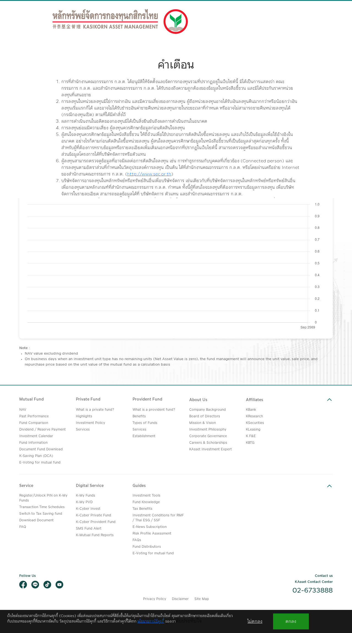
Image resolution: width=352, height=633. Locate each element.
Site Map (201, 599)
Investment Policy (90, 423)
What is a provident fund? (154, 409)
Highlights (84, 416)
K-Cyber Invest (88, 508)
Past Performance (34, 416)
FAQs (137, 540)
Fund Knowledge (146, 502)
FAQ (22, 527)
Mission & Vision (202, 423)
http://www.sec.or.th (149, 174)
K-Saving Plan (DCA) (36, 456)
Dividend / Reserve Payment (42, 429)
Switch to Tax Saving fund (40, 513)
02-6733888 (312, 590)
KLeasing (253, 429)
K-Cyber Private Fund (93, 515)
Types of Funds (145, 423)
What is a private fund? (95, 409)
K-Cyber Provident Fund (96, 522)
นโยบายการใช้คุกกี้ (151, 621)
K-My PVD (84, 502)
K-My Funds (85, 495)
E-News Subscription (150, 527)
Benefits (139, 416)
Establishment (144, 436)
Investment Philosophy (207, 429)
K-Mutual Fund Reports (95, 535)
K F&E (251, 436)
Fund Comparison (33, 423)
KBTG (250, 442)
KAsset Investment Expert (210, 449)
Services (83, 429)
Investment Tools (146, 495)
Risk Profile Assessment (152, 533)
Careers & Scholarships (208, 442)
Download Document (36, 520)
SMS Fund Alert (88, 528)
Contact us (324, 576)
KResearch (254, 416)
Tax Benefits (142, 508)
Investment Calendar (36, 436)
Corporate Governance (208, 436)
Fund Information (33, 442)
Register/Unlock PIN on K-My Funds (43, 498)
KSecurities (255, 423)
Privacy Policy (154, 599)
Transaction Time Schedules (42, 507)
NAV (22, 409)
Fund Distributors (147, 546)
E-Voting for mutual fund (40, 462)
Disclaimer (180, 599)
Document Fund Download (41, 449)
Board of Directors (204, 416)
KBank (251, 409)
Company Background (207, 409)
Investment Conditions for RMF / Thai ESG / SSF (158, 518)
